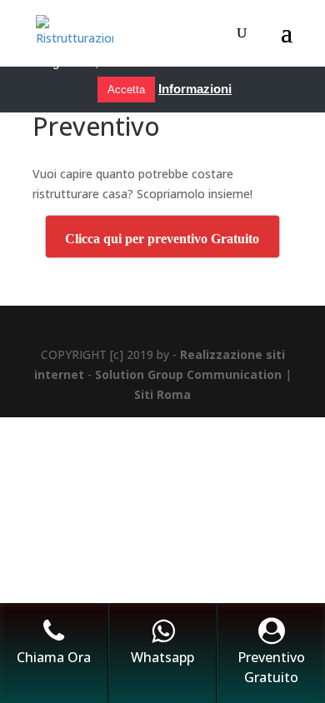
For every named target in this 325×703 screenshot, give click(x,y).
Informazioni (195, 89)
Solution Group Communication (188, 374)
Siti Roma (162, 394)
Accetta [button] (126, 89)
